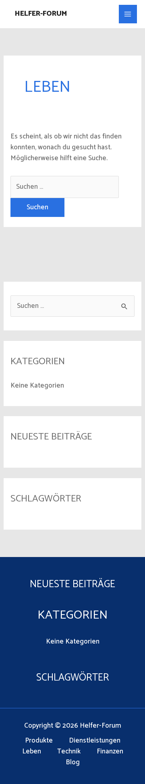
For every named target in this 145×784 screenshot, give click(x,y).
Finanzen (110, 751)
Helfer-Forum (41, 14)
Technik (69, 751)
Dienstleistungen (94, 740)
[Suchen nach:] (64, 186)
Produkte (39, 740)
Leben (31, 751)
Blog (73, 762)
